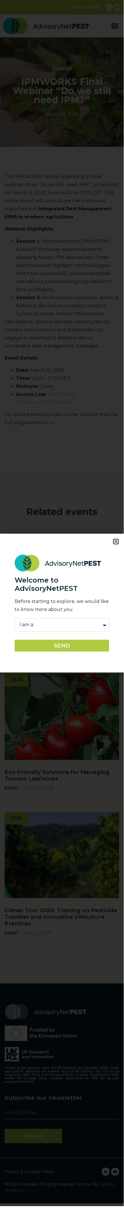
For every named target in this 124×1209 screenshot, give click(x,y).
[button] (116, 541)
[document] (62, 603)
